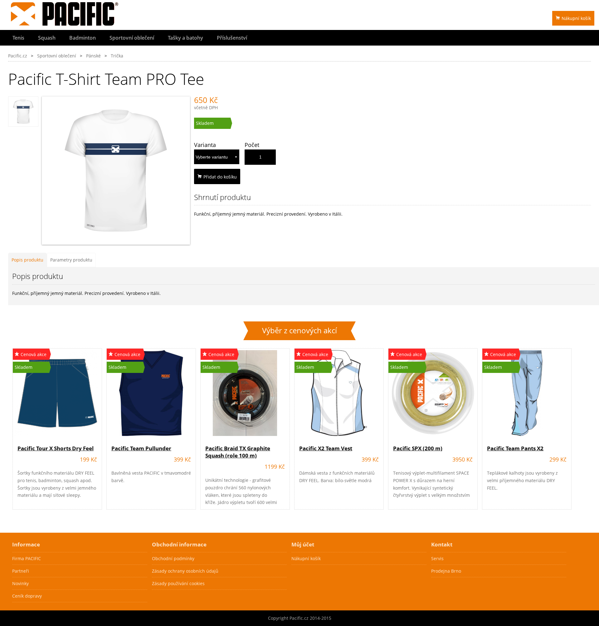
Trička (117, 56)
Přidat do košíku (220, 177)
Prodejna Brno (446, 571)
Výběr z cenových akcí (299, 330)
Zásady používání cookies (178, 583)
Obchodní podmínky (173, 558)
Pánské (93, 56)
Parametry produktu (71, 260)
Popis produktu (27, 260)
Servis (437, 558)
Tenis (18, 37)
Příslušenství (232, 37)
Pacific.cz (17, 56)
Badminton (82, 37)
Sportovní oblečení (132, 37)
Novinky (20, 583)
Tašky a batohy (185, 37)
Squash (47, 37)
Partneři (20, 571)
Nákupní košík (576, 18)
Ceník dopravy (27, 596)
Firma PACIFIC (26, 558)
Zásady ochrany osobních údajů (185, 571)
